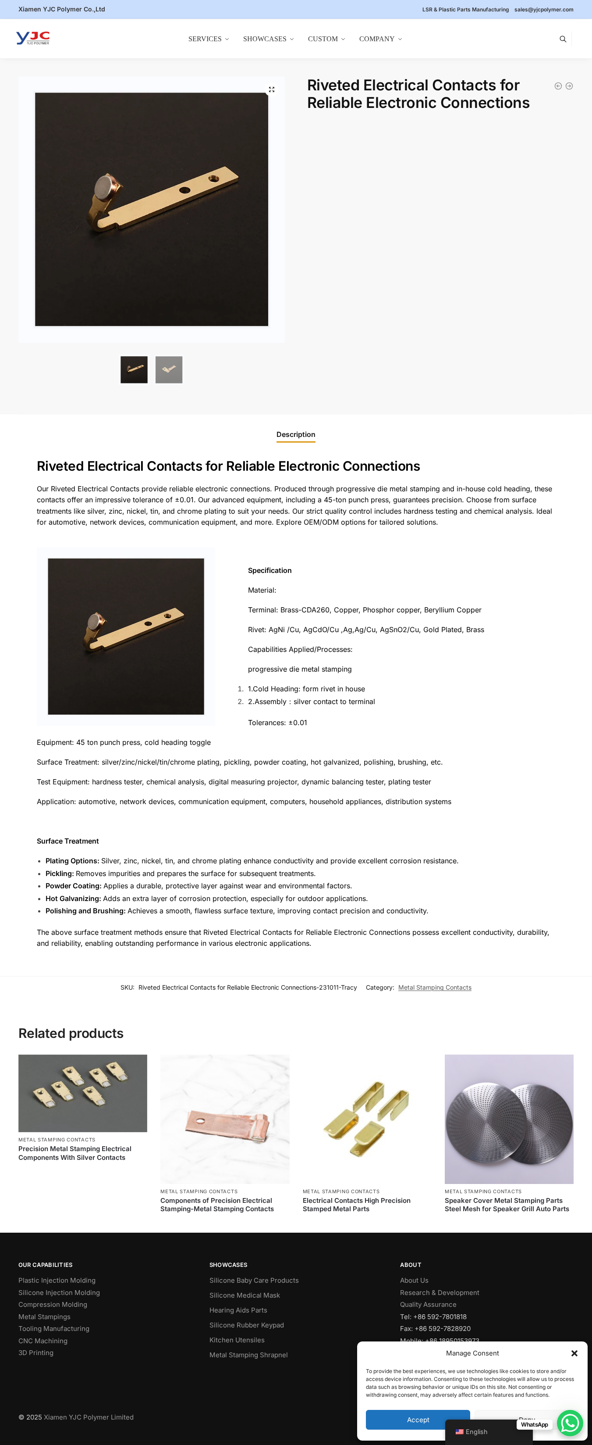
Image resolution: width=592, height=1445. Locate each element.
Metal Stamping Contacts (434, 987)
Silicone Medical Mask (244, 1295)
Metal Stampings (44, 1317)
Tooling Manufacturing (53, 1328)
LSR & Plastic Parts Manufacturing (465, 9)
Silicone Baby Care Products (254, 1280)
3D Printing (35, 1352)
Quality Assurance (428, 1304)
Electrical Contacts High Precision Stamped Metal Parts (357, 1204)
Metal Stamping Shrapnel (248, 1355)
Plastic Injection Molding (57, 1280)
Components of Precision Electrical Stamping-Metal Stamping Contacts (217, 1204)
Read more (83, 1172)
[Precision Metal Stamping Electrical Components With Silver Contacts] (82, 1093)
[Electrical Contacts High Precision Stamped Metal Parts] (367, 1119)
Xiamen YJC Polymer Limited (89, 1417)
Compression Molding (52, 1304)
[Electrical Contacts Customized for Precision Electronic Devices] (558, 86)
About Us (414, 1280)
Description (296, 434)
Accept (418, 1420)
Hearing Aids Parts (238, 1310)
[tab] (296, 435)
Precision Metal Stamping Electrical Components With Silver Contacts (74, 1153)
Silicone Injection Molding (59, 1292)
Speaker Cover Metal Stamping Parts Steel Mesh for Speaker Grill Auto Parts (507, 1204)
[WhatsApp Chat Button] (570, 1423)
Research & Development (439, 1292)
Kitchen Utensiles (237, 1340)
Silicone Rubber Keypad (246, 1325)
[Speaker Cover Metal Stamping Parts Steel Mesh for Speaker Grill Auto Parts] (509, 1119)
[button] (574, 1353)
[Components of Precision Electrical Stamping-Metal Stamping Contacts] (224, 1119)
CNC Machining (42, 1341)
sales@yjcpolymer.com (544, 9)
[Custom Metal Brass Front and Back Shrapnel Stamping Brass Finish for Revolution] (569, 86)
